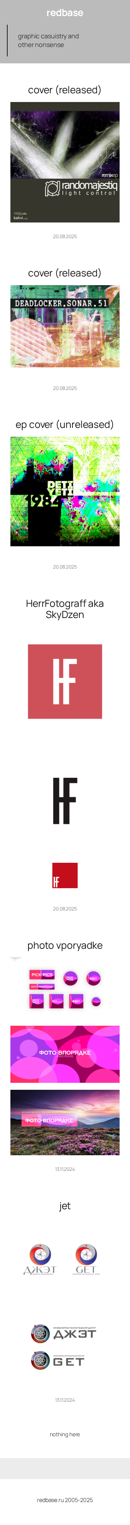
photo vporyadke (65, 945)
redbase (65, 12)
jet (65, 1205)
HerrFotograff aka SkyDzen (65, 609)
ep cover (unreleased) (65, 424)
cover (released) (65, 89)
